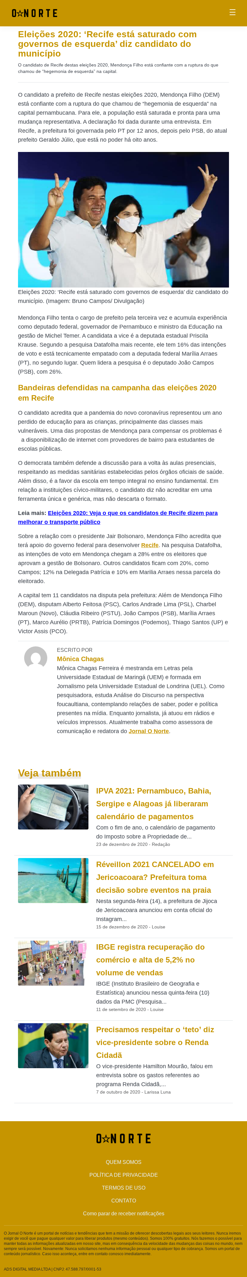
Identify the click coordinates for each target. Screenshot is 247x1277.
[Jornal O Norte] (35, 12)
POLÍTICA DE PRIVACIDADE (123, 1175)
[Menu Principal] (232, 13)
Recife (150, 545)
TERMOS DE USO (123, 1188)
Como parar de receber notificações (123, 1213)
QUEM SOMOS (124, 1162)
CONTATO (123, 1200)
